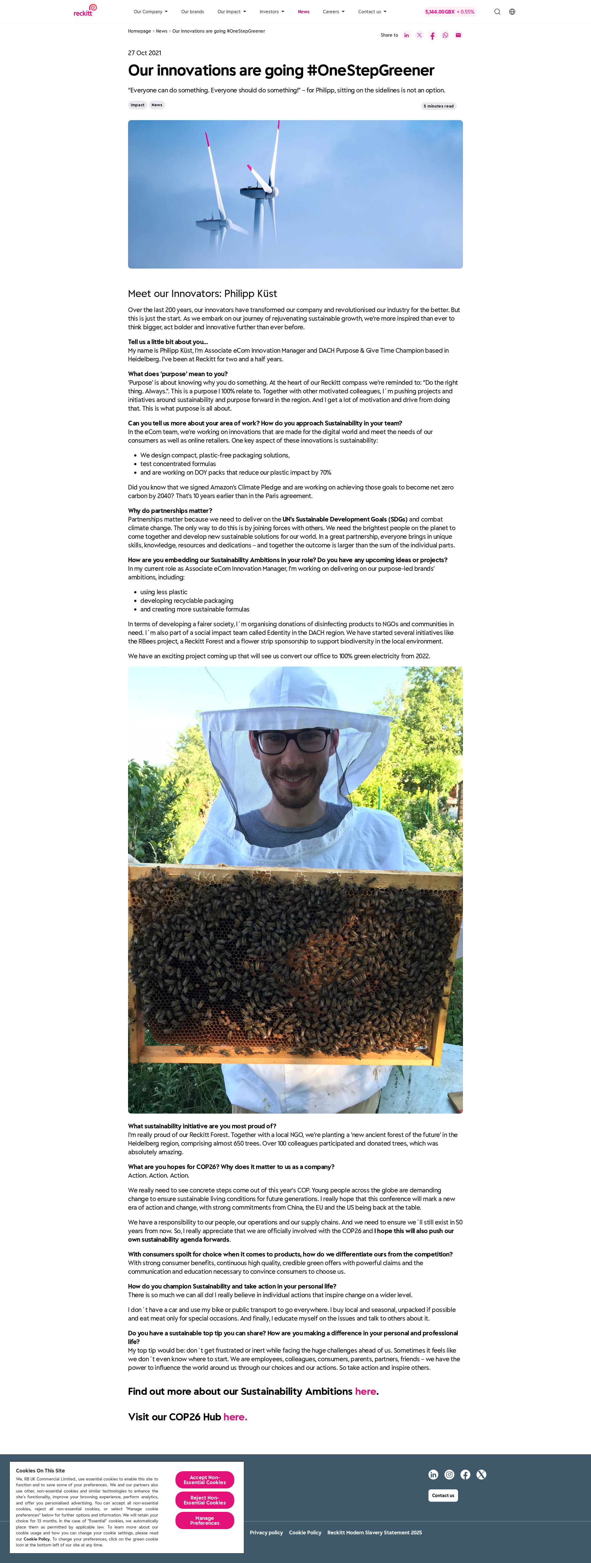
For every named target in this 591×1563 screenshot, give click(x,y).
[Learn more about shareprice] (454, 12)
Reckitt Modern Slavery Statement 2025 (375, 1532)
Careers (331, 11)
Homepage (139, 31)
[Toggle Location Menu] (512, 11)
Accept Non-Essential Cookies (205, 1479)
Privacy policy (266, 1532)
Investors (269, 11)
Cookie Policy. (37, 1539)
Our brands (192, 11)
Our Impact (229, 11)
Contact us (369, 11)
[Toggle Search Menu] (497, 11)
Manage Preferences (205, 1520)
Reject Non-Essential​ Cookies (205, 1500)
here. (235, 1416)
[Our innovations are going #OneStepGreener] (406, 35)
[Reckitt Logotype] (85, 11)
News (303, 11)
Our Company (148, 11)
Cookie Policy (305, 1532)
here (365, 1391)
